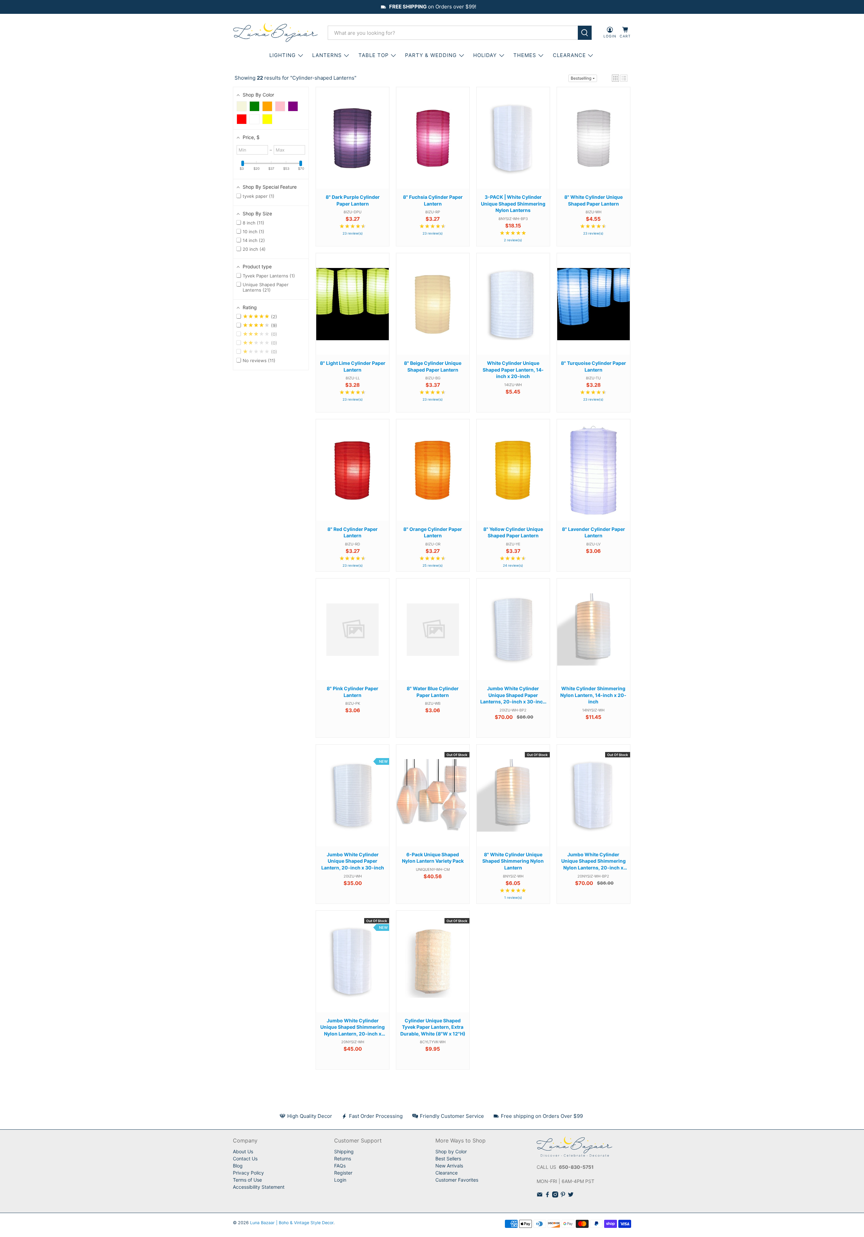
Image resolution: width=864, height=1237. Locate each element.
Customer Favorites (456, 1180)
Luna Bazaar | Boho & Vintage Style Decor (291, 1222)
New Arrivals (449, 1165)
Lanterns (327, 55)
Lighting (282, 55)
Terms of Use (247, 1180)
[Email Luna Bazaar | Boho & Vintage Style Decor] (540, 1196)
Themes (524, 55)
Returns (342, 1158)
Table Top (373, 55)
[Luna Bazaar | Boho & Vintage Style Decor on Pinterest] (563, 1196)
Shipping (344, 1151)
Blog (238, 1165)
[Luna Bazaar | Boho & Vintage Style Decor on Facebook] (547, 1196)
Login (340, 1180)
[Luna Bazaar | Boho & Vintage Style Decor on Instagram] (555, 1196)
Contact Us (245, 1158)
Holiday (485, 55)
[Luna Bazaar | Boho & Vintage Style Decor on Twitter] (571, 1196)
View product (353, 144)
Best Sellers (448, 1158)
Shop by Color (451, 1151)
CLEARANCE (569, 55)
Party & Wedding (431, 55)
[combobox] (453, 33)
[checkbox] (242, 106)
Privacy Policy (248, 1173)
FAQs (340, 1165)
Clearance (446, 1173)
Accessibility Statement (259, 1187)
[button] (615, 78)
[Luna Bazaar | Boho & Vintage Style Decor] (275, 33)
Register (343, 1173)
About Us (243, 1151)
